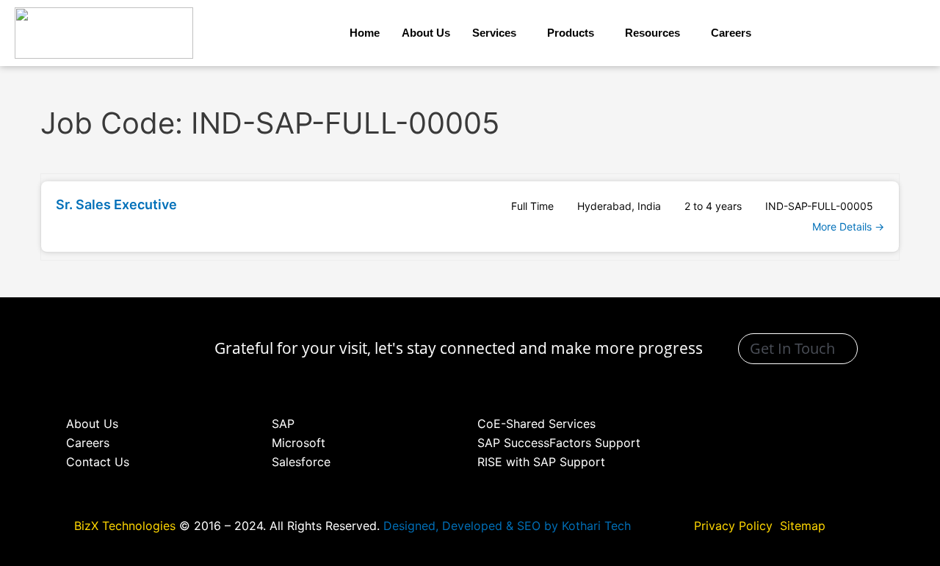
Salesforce (301, 461)
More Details (843, 226)
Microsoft (298, 442)
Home (365, 32)
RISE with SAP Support (541, 461)
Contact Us (97, 461)
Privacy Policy (735, 525)
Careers (731, 32)
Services (494, 32)
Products (570, 32)
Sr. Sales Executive (116, 204)
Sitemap (802, 525)
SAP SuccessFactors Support (558, 442)
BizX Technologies (125, 525)
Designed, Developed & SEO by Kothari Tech (507, 525)
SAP (283, 423)
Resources (652, 32)
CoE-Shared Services (536, 423)
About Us (426, 32)
